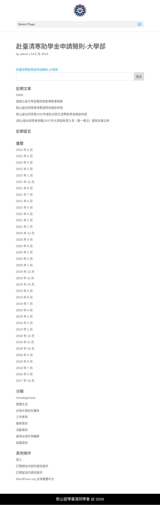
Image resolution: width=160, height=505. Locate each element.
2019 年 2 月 (24, 323)
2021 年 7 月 (24, 194)
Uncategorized (25, 397)
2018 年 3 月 (24, 374)
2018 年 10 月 (25, 348)
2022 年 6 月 (24, 156)
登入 (19, 459)
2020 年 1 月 (24, 265)
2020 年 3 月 (24, 252)
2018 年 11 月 (25, 342)
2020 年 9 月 (24, 239)
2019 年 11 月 (25, 278)
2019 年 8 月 (24, 297)
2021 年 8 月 (24, 188)
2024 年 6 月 (24, 149)
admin (24, 54)
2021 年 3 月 (24, 220)
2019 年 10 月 (25, 284)
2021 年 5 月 (24, 207)
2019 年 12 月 (25, 271)
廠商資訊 (22, 423)
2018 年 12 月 (25, 336)
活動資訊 (22, 429)
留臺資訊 (22, 442)
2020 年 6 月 (24, 246)
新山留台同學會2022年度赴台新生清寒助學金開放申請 (51, 114)
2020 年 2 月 (24, 258)
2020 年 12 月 (25, 233)
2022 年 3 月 (24, 169)
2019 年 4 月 (24, 316)
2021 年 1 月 (24, 226)
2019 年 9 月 (24, 290)
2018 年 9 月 (24, 355)
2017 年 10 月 (25, 380)
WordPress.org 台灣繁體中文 (35, 479)
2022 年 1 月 (24, 175)
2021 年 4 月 (24, 214)
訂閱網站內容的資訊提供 (32, 466)
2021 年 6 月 (24, 201)
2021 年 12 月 (25, 182)
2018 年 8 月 (24, 361)
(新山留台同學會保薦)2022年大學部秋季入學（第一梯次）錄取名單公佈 (62, 120)
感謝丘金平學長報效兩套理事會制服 (39, 101)
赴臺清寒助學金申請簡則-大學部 (37, 69)
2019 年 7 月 (24, 303)
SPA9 (19, 95)
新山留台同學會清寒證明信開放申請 (39, 107)
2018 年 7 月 (24, 368)
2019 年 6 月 (24, 310)
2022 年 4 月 (24, 162)
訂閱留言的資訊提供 (29, 472)
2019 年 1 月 (24, 329)
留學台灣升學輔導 (27, 436)
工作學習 (22, 417)
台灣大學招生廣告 (27, 410)
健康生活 (22, 404)
